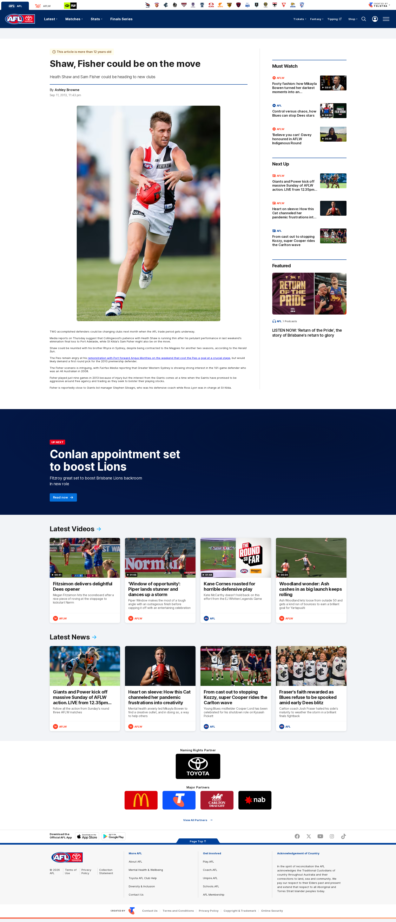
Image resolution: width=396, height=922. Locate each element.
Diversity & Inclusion (142, 886)
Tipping (332, 19)
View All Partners (195, 819)
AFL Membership (213, 894)
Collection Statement (106, 871)
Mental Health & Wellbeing (146, 869)
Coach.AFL (210, 869)
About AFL (135, 861)
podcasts (291, 321)
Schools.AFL (211, 886)
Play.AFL (208, 861)
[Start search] (364, 19)
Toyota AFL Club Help (143, 878)
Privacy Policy (86, 871)
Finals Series (121, 19)
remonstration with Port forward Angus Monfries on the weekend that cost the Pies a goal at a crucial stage (159, 358)
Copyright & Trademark (240, 910)
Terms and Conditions (178, 910)
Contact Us (136, 894)
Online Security (272, 910)
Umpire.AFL (210, 878)
